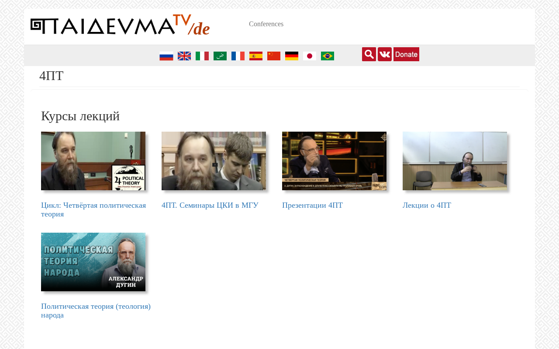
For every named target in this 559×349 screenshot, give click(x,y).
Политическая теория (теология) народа (96, 310)
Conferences (266, 24)
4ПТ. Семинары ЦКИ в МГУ (210, 205)
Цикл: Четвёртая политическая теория (93, 209)
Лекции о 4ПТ (427, 205)
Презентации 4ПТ (312, 205)
